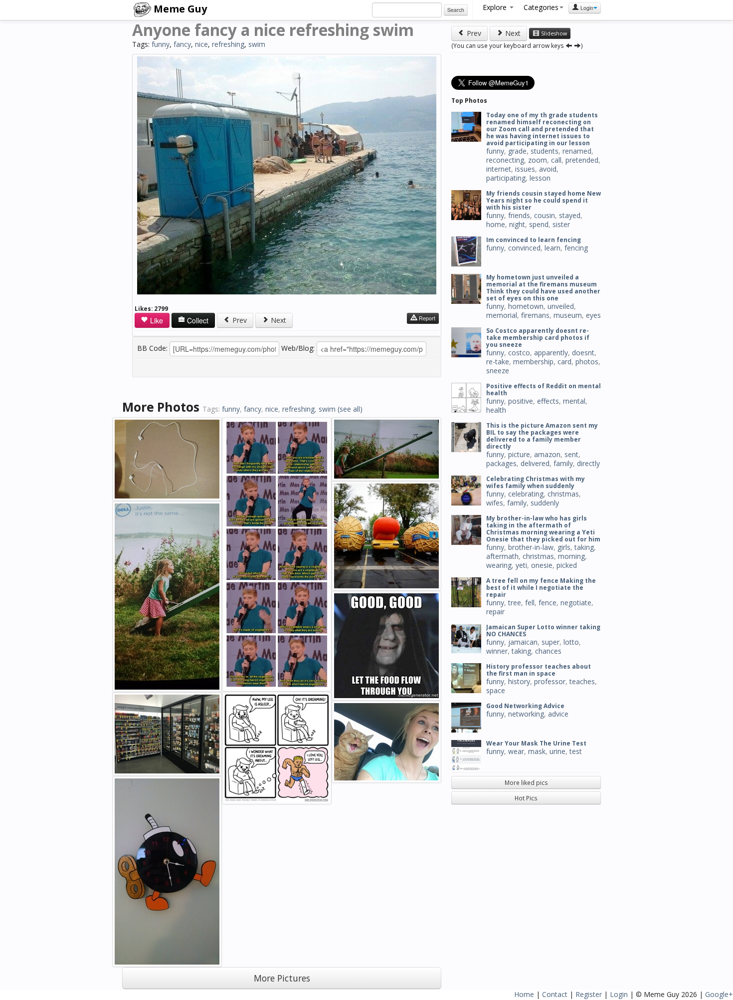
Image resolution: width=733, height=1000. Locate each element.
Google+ (719, 994)
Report (426, 318)
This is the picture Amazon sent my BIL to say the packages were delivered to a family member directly (542, 436)
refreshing (228, 44)
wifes (494, 502)
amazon (547, 454)
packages (501, 463)
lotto (571, 642)
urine (557, 751)
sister (561, 224)
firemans (535, 315)
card (564, 361)
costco (519, 352)
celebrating (526, 494)
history (519, 681)
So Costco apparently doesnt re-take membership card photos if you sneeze (537, 337)
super (550, 642)
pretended (581, 160)
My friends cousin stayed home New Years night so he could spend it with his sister (543, 200)
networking (526, 714)
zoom (537, 160)
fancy (182, 44)
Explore (496, 7)
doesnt (583, 352)
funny (161, 44)
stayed (569, 215)
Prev (238, 320)
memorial (501, 315)
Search (455, 9)
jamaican (523, 642)
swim (256, 44)
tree (514, 602)
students (544, 151)
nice (201, 44)
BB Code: (152, 348)
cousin (544, 215)
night (517, 224)
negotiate (575, 602)
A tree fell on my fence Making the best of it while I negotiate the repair (541, 587)
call (556, 160)
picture (519, 454)
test (575, 751)
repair (495, 611)
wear (516, 751)
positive (520, 401)
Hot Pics (526, 798)
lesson (540, 178)
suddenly (545, 502)
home (495, 224)
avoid (547, 169)
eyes (593, 315)
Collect (196, 320)
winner (497, 651)
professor (549, 681)
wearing (499, 565)
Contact (554, 994)
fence (547, 602)
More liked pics (526, 782)
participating (506, 178)
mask (537, 751)
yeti (521, 565)
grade (517, 151)
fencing (576, 247)
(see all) (350, 409)
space (495, 690)
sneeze (497, 370)
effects (548, 401)
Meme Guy (179, 8)
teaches (582, 681)
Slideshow (553, 33)
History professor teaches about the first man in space (538, 670)
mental (574, 401)
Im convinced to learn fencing (533, 240)
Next (277, 320)
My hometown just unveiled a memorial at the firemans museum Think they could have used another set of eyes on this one (543, 287)
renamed (576, 151)
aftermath (502, 556)
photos (586, 361)
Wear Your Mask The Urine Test (536, 743)
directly (588, 463)
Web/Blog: (298, 348)
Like (155, 320)
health (496, 410)
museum (567, 315)
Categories (541, 7)
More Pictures (282, 978)
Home (524, 994)
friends (519, 215)
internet (498, 169)
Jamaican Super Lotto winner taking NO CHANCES (543, 630)
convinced (524, 247)
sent (571, 454)
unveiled (561, 306)
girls (563, 547)
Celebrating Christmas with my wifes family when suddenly (535, 482)
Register (588, 994)
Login (586, 7)
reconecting (505, 160)
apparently (551, 352)
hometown (526, 306)
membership (533, 361)
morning (571, 556)
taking (584, 547)
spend (539, 224)
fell (530, 602)
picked (566, 565)
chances (548, 651)
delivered (535, 463)
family (563, 463)
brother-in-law (530, 547)
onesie (541, 565)
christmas (563, 494)
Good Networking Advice (525, 706)
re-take (497, 361)
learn (552, 247)
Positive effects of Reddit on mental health (543, 389)
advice (558, 714)
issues (525, 169)
